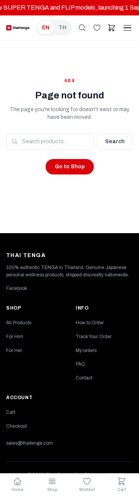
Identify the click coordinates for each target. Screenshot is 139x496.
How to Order (90, 322)
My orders (86, 350)
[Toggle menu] (127, 28)
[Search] (82, 28)
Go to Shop (70, 166)
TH (62, 27)
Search (115, 141)
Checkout (16, 426)
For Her (14, 350)
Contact (84, 378)
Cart (10, 412)
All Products (18, 322)
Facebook (16, 288)
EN (45, 27)
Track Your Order (94, 336)
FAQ (80, 364)
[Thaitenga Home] (21, 28)
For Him (14, 336)
